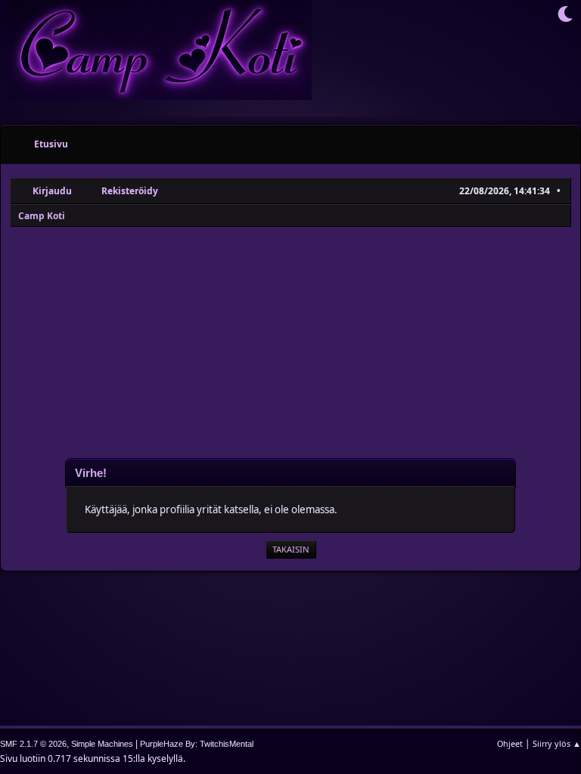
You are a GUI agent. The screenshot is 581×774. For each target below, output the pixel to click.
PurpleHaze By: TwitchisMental (196, 743)
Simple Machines (102, 743)
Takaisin (290, 549)
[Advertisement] (290, 341)
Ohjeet (510, 743)
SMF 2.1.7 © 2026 (33, 743)
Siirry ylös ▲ (557, 743)
